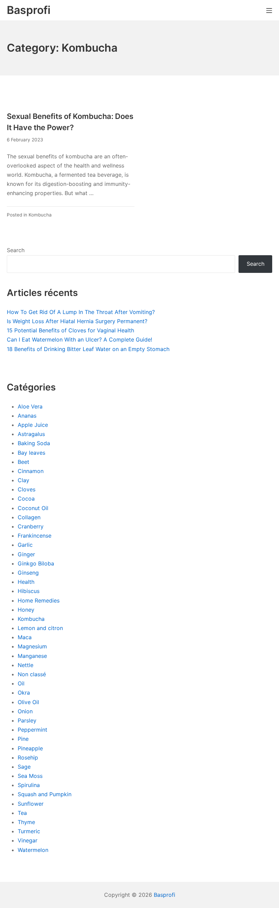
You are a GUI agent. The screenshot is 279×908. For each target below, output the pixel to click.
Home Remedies (39, 600)
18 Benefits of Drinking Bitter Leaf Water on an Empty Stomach (88, 349)
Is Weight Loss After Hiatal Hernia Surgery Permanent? (77, 321)
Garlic (25, 544)
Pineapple (30, 748)
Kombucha (40, 214)
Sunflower (31, 803)
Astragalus (31, 434)
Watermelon (33, 849)
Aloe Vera (30, 406)
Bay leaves (31, 452)
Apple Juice (33, 424)
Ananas (27, 415)
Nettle (25, 665)
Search (15, 250)
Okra (24, 692)
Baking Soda (34, 443)
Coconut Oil (33, 508)
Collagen (29, 517)
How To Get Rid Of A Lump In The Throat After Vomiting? (81, 312)
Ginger (26, 554)
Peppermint (32, 729)
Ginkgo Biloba (36, 563)
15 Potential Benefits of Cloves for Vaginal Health (70, 330)
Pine (23, 738)
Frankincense (34, 535)
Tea (22, 812)
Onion (25, 711)
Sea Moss (30, 775)
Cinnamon (31, 471)
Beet (23, 461)
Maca (25, 637)
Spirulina (29, 785)
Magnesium (32, 646)
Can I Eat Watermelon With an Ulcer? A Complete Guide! (79, 339)
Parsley (27, 720)
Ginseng (28, 572)
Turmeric (29, 831)
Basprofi (164, 894)
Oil (21, 683)
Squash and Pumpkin (44, 794)
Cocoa (26, 498)
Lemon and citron (40, 628)
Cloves (26, 489)
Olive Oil (28, 702)
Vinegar (27, 840)
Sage (24, 766)
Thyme (26, 822)
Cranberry (31, 526)
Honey (26, 609)
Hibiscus (28, 591)
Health (26, 581)
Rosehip (28, 757)
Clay (23, 480)
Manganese (32, 655)
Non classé (32, 674)
